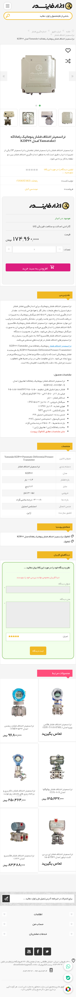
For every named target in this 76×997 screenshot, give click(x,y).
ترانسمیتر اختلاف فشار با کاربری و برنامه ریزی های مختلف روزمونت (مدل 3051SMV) (19, 793)
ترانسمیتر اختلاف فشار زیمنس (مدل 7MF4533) (19, 727)
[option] (47, 117)
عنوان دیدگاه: (64, 584)
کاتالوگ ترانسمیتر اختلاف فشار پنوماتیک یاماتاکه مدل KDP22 (43, 536)
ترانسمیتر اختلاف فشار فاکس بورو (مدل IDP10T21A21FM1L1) (57, 726)
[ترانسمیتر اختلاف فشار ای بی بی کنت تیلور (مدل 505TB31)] (57, 831)
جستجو (8, 15)
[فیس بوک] (38, 951)
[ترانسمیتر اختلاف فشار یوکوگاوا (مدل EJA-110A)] (57, 766)
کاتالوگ (67, 541)
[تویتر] (47, 951)
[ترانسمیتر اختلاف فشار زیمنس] (19, 702)
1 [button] (40, 105)
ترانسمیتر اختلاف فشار (60, 345)
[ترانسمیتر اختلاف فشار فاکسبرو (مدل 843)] (19, 832)
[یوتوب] (29, 951)
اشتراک (6, 898)
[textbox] (38, 16)
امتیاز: (65, 636)
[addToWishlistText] (68, 50)
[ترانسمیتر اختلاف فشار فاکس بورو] (57, 701)
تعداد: (66, 249)
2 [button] (36, 105)
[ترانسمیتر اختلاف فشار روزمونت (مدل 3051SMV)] (19, 767)
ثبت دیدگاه (38, 650)
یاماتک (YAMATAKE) (27, 180)
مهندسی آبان (31, 188)
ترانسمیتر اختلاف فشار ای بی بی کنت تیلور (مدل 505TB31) (57, 856)
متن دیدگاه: (65, 599)
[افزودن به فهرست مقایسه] (68, 61)
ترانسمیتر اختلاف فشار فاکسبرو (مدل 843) (19, 857)
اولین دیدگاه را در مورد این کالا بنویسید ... (58, 171)
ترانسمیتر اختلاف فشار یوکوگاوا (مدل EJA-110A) (57, 791)
